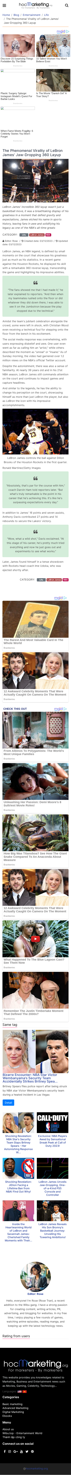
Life (46, 15)
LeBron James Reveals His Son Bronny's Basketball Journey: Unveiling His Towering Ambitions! (52, 1230)
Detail (8, 1102)
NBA (48, 235)
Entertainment (31, 15)
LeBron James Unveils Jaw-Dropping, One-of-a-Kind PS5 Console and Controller (53, 1188)
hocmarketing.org (37, 1468)
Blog (16, 15)
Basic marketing (12, 1404)
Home (6, 15)
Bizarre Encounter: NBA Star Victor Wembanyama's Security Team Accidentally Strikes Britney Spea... (30, 1078)
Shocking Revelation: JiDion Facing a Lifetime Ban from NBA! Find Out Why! (18, 1186)
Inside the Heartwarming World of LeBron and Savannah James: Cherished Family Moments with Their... (18, 1232)
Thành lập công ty (13, 1437)
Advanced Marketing (15, 1408)
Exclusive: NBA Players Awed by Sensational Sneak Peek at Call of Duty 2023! (52, 1140)
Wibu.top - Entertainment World (22, 1433)
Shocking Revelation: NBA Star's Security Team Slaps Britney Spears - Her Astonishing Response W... (18, 1144)
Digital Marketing (13, 1412)
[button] (20, 1391)
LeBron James (37, 235)
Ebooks (7, 1415)
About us (8, 1429)
